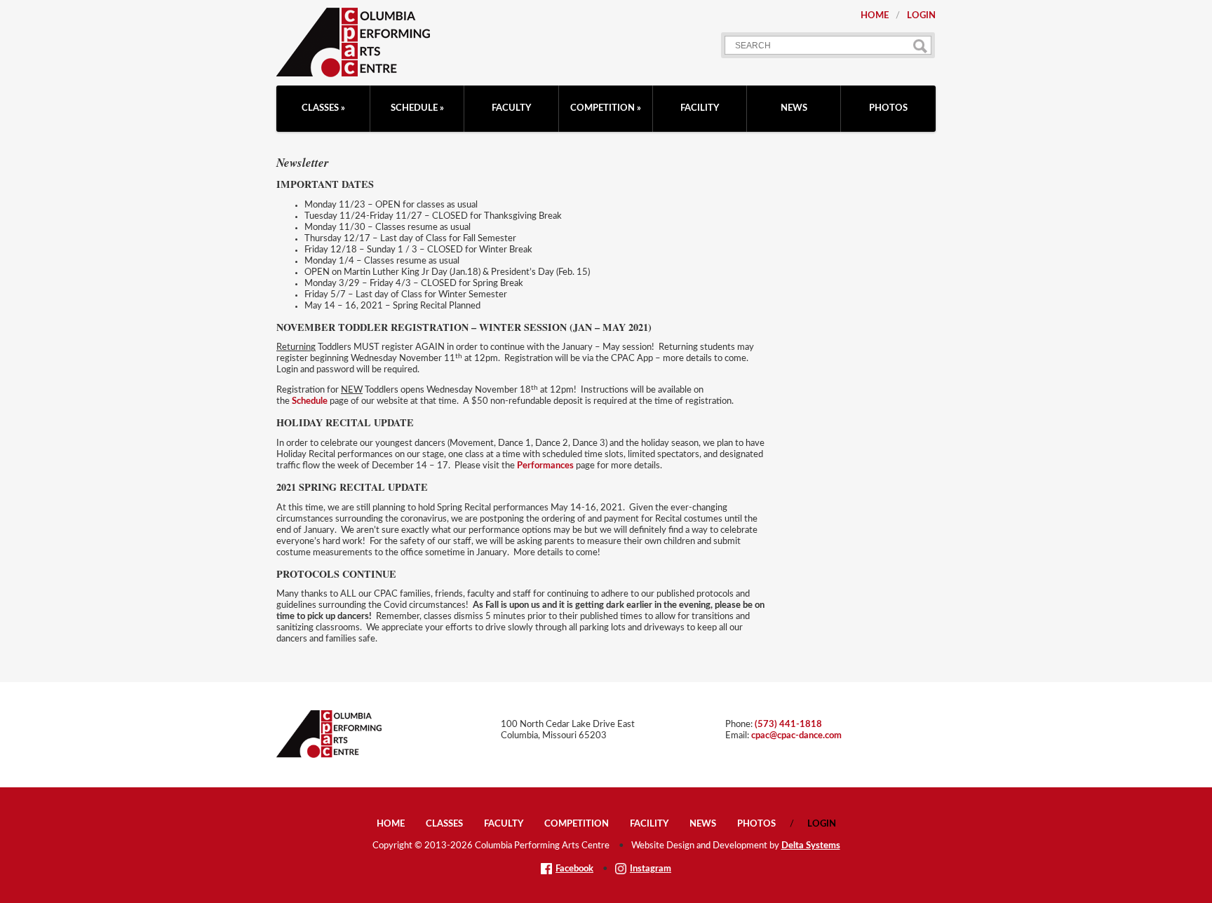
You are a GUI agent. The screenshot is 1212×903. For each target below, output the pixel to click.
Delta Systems (810, 845)
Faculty (511, 108)
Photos (888, 108)
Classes (320, 108)
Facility (699, 108)
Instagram (650, 869)
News (794, 108)
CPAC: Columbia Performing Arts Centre (353, 42)
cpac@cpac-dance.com (796, 735)
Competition (602, 108)
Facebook (574, 869)
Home (875, 15)
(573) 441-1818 (788, 724)
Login (921, 15)
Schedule (414, 108)
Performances (545, 465)
